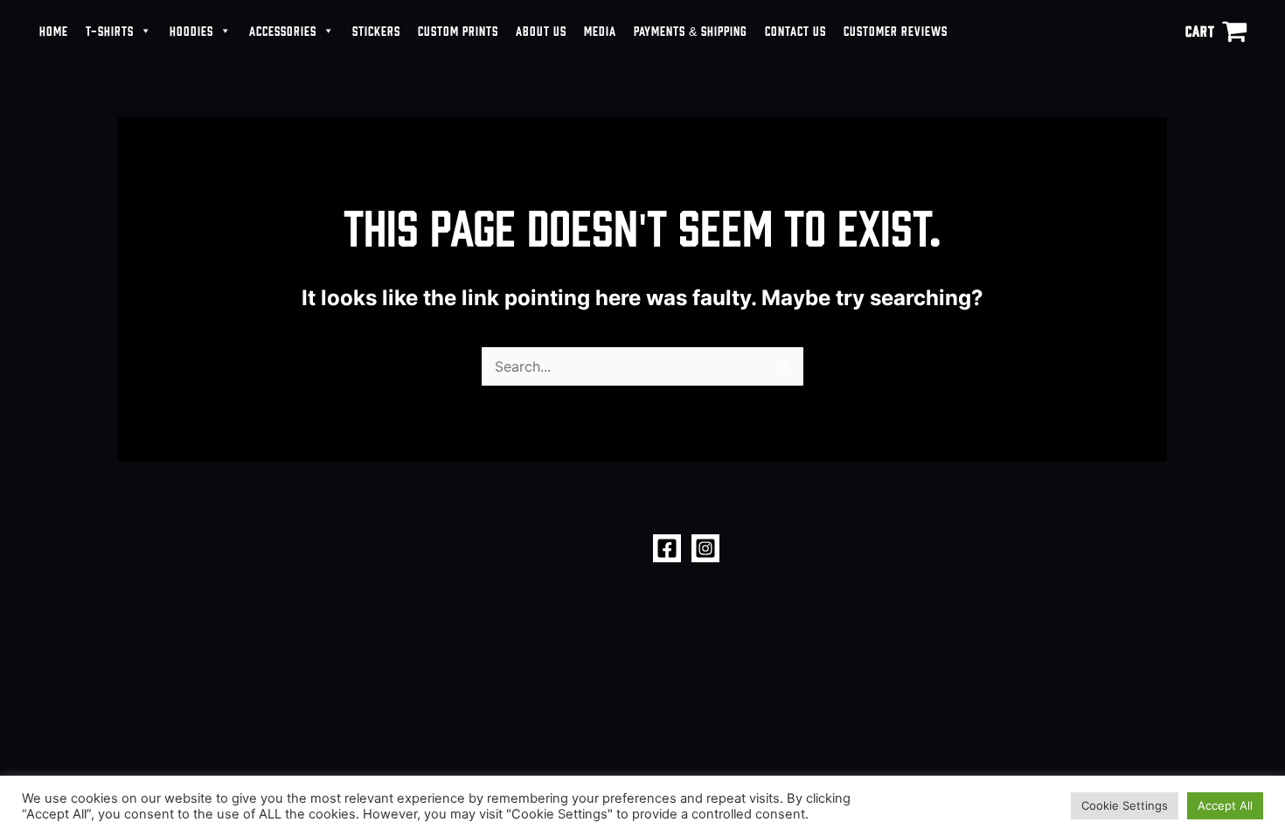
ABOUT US (541, 30)
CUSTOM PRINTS (458, 30)
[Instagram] (705, 548)
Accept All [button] (1225, 805)
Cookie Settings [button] (1124, 805)
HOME (53, 30)
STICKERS (376, 30)
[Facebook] (667, 548)
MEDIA (600, 30)
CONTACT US (795, 30)
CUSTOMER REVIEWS (896, 30)
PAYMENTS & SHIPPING (690, 30)
